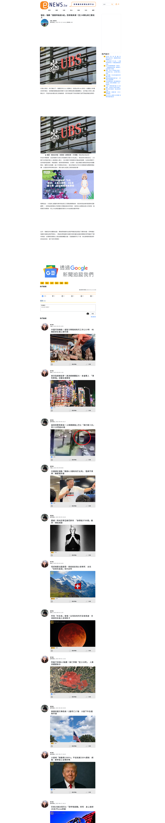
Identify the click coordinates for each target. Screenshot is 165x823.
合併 (52, 283)
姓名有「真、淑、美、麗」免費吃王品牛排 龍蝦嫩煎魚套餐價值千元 (113, 58)
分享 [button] (89, 364)
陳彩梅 (55, 20)
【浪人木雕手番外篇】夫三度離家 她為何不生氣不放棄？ (113, 86)
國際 (93, 10)
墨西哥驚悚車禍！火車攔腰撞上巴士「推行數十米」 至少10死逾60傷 (73, 426)
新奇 (51, 372)
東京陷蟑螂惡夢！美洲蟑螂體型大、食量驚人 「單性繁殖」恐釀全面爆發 (72, 376)
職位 (66, 283)
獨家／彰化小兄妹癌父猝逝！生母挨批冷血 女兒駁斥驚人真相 (113, 72)
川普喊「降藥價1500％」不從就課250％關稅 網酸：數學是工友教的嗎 (72, 758)
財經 (79, 10)
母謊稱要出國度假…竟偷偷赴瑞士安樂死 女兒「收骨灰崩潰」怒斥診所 (71, 567)
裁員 (56, 283)
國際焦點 (52, 22)
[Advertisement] (68, 37)
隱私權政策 (93, 316)
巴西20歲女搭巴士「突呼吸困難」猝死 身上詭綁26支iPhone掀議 (72, 807)
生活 (86, 10)
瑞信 (47, 283)
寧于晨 (51, 324)
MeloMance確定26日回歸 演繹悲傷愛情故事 (113, 95)
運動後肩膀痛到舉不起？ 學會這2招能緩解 (113, 78)
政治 (71, 10)
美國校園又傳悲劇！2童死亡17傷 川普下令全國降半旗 (72, 712)
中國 (51, 326)
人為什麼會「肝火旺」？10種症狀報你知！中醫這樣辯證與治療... (113, 62)
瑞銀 (42, 283)
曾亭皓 (51, 420)
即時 (49, 10)
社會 (64, 10)
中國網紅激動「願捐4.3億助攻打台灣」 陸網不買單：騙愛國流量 (72, 472)
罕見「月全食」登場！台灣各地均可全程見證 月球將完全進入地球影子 (72, 617)
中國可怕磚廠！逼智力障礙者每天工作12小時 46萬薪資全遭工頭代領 (72, 330)
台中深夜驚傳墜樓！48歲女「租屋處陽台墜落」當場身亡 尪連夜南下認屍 (114, 67)
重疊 (61, 283)
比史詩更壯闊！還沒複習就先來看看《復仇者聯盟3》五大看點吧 (113, 82)
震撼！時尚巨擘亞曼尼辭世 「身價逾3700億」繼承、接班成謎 (72, 521)
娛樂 (57, 10)
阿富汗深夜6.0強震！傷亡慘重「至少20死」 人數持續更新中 (72, 663)
